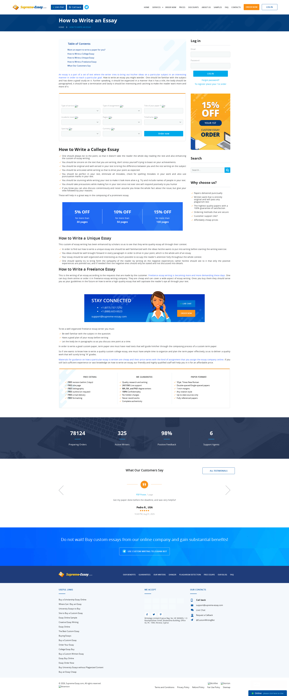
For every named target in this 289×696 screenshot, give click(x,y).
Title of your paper (152, 105)
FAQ (226, 7)
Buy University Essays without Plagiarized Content (81, 667)
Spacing (64, 128)
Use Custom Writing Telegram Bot (147, 551)
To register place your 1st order (210, 84)
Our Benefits (129, 574)
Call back (76, 7)
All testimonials (218, 470)
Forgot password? (210, 80)
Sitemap (226, 687)
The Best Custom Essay (69, 631)
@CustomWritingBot (205, 620)
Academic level (67, 117)
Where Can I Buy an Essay (70, 604)
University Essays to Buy (69, 608)
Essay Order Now (66, 663)
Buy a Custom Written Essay (71, 653)
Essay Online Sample (68, 617)
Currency (106, 128)
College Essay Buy (67, 649)
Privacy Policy (183, 687)
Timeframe (149, 117)
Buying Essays (65, 635)
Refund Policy (198, 687)
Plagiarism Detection (190, 574)
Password (195, 60)
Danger (172, 574)
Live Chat (187, 303)
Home (146, 7)
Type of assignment (111, 105)
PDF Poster (141, 494)
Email (193, 49)
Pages (105, 117)
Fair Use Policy (213, 687)
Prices (182, 7)
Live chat (59, 7)
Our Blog (222, 574)
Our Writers (160, 574)
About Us (206, 7)
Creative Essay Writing (68, 622)
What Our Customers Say (79, 65)
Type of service (67, 105)
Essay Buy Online (66, 658)
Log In (210, 73)
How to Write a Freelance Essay (81, 61)
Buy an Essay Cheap (67, 672)
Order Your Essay (66, 644)
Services (156, 7)
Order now (170, 7)
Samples (218, 7)
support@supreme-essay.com (109, 316)
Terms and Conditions (164, 687)
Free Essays (209, 574)
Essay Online (64, 626)
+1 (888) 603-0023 (111, 311)
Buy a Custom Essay (68, 640)
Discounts (193, 7)
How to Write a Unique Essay (80, 57)
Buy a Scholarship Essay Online (72, 599)
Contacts (236, 7)
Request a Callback (204, 615)
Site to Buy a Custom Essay (71, 613)
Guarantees (145, 574)
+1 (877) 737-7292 (111, 307)
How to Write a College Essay (80, 53)
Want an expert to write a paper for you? (86, 49)
